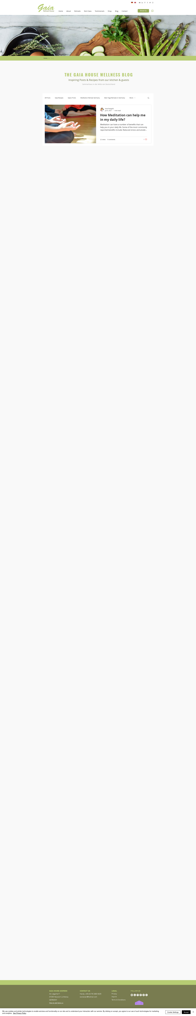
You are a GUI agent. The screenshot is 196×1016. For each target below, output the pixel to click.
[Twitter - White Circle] (143, 995)
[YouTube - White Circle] (132, 995)
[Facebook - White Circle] (141, 995)
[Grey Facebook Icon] (147, 3)
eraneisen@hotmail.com (88, 997)
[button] (69, 11)
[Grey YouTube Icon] (140, 3)
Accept (186, 1012)
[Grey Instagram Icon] (153, 3)
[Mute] (184, 8)
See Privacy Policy (19, 1013)
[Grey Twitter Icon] (150, 3)
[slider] (186, 8)
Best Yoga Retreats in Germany (114, 98)
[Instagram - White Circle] (146, 995)
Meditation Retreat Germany (90, 98)
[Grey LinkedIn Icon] (142, 3)
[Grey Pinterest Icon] (145, 3)
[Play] (162, 8)
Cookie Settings (173, 1012)
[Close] (193, 1012)
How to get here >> (56, 1003)
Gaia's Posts (72, 98)
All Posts (47, 98)
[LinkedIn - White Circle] (135, 995)
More (131, 98)
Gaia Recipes (59, 98)
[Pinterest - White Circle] (138, 995)
